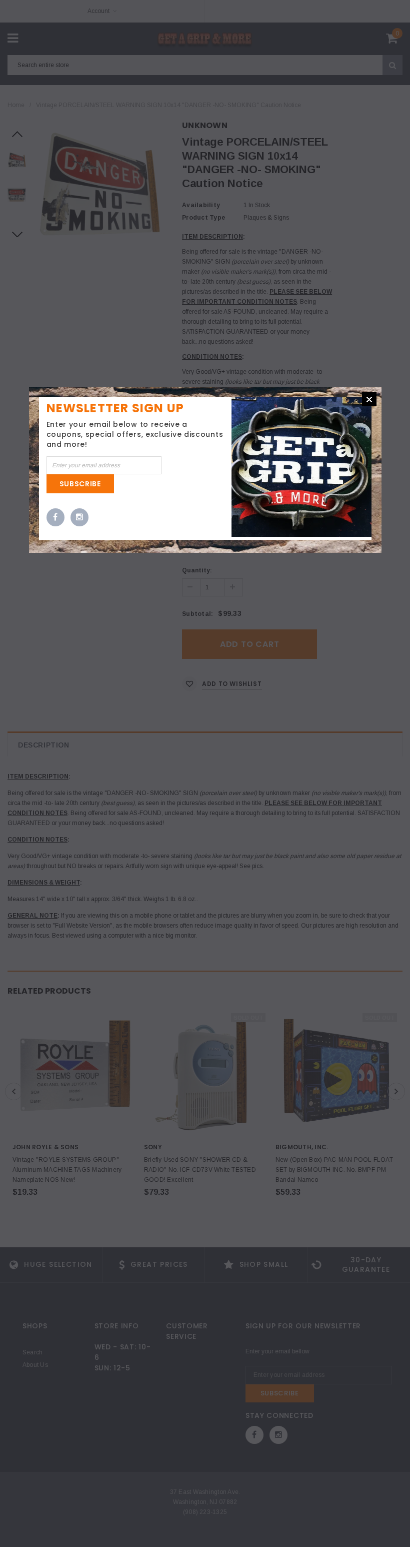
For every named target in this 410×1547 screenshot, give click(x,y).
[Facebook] (55, 517)
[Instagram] (79, 517)
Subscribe (80, 484)
